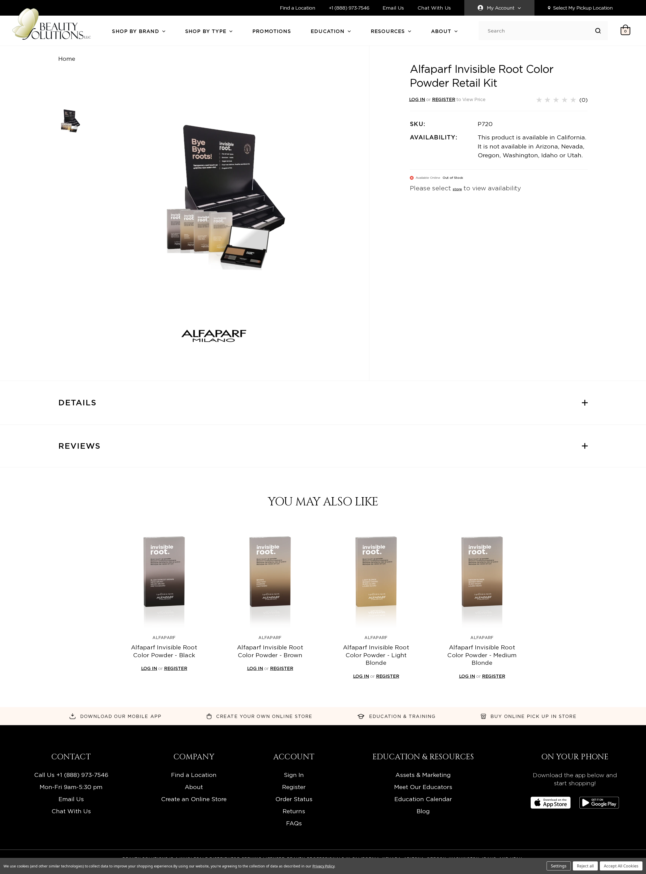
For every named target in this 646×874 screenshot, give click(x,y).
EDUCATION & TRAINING (402, 716)
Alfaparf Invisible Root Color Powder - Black (164, 651)
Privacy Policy (323, 866)
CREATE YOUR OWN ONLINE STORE (264, 716)
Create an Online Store (194, 799)
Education (328, 31)
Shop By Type (206, 31)
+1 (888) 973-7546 (349, 8)
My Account (500, 8)
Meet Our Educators (423, 787)
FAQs (294, 823)
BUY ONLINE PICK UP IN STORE (534, 716)
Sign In (294, 774)
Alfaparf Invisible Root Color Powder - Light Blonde (376, 655)
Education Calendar (423, 799)
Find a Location (297, 8)
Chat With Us (434, 8)
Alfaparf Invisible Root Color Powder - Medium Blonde (482, 655)
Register (294, 787)
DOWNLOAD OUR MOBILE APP (121, 716)
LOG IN (417, 99)
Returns (294, 811)
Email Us (393, 8)
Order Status (293, 799)
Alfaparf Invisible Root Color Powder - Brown (270, 651)
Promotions (271, 31)
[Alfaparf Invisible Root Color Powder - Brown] (270, 578)
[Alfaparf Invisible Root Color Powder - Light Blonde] (376, 578)
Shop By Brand (136, 31)
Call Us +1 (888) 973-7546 (71, 774)
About (442, 31)
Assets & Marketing (423, 774)
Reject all (585, 866)
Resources (389, 31)
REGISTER (443, 99)
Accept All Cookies (621, 866)
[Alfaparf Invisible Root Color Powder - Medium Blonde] (482, 578)
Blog (423, 811)
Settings (559, 866)
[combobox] (541, 31)
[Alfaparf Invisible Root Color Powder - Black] (164, 578)
